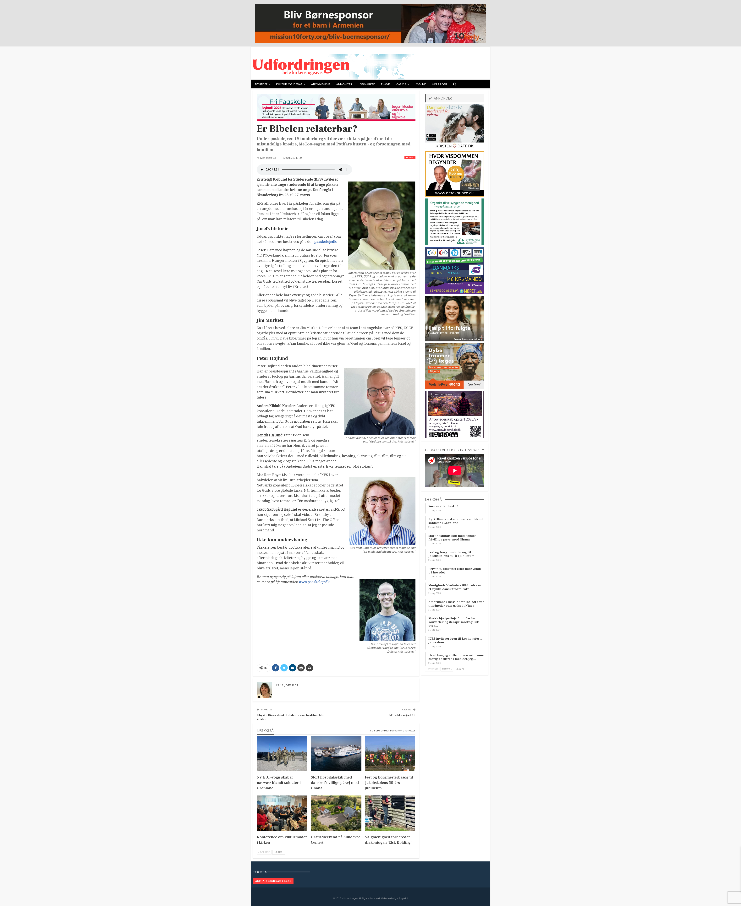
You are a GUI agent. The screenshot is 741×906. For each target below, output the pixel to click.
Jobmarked (367, 84)
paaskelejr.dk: (325, 241)
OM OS (401, 84)
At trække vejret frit (402, 715)
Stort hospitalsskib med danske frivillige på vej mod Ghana (452, 538)
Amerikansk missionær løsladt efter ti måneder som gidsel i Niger (456, 604)
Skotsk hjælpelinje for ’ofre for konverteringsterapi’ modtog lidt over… (453, 622)
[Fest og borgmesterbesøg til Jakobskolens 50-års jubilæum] (390, 753)
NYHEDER (261, 84)
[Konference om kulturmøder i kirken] (282, 813)
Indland (410, 157)
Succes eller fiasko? (443, 506)
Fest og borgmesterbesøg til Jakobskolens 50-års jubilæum (451, 554)
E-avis (386, 84)
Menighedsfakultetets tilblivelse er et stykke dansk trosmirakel (454, 587)
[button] (455, 85)
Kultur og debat (289, 84)
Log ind (420, 84)
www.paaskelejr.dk (314, 582)
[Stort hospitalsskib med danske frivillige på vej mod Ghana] (336, 753)
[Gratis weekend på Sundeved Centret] (336, 813)
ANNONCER (344, 84)
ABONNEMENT (321, 84)
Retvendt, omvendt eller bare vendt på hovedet (454, 571)
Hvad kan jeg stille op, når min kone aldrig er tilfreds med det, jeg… (456, 657)
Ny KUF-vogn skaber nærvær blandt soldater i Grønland (456, 521)
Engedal (403, 898)
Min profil (439, 84)
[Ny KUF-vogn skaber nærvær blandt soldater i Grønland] (282, 753)
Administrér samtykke (273, 881)
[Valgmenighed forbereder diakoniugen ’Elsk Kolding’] (390, 813)
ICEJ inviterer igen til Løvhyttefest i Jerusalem (455, 640)
